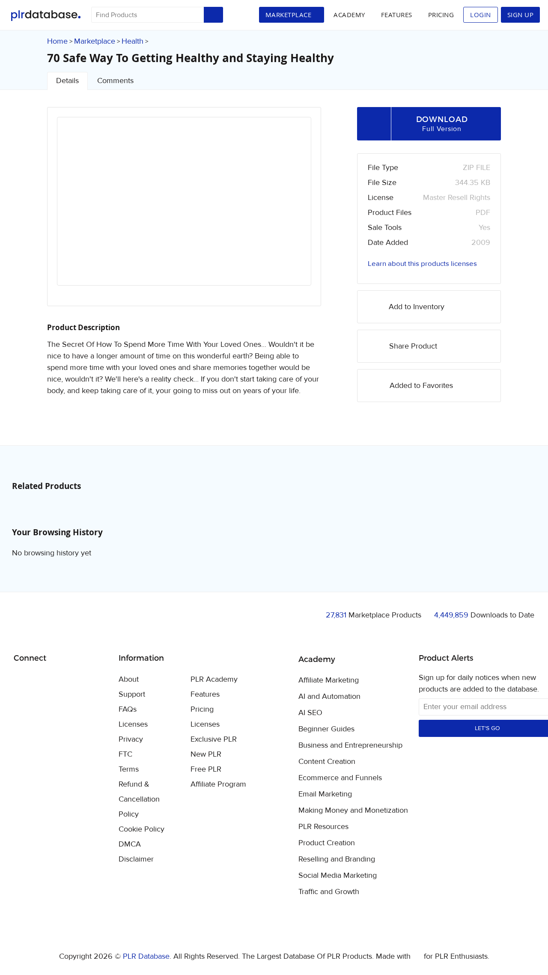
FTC (125, 754)
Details (67, 81)
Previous (75, 209)
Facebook (22, 680)
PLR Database (45, 15)
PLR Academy (214, 679)
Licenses (133, 724)
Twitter (42, 680)
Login (480, 14)
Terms (129, 769)
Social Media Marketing (337, 875)
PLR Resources (323, 827)
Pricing (441, 14)
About (129, 679)
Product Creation (326, 843)
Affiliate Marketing (328, 680)
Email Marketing (325, 794)
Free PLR (206, 769)
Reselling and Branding (336, 859)
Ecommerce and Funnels (340, 778)
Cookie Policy (141, 829)
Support (132, 694)
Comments (115, 81)
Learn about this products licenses (422, 263)
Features (396, 14)
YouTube (82, 680)
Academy (349, 14)
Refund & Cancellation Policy (139, 799)
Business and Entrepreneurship (350, 745)
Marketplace (94, 41)
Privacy (131, 739)
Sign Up (520, 14)
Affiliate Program (218, 784)
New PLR (206, 754)
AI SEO (310, 713)
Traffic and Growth (328, 892)
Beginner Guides (326, 729)
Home (57, 41)
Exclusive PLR (214, 739)
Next (293, 209)
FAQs (128, 709)
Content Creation (326, 761)
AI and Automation (329, 696)
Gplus (62, 680)
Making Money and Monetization (353, 810)
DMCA (130, 844)
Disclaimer (136, 859)
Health (132, 41)
